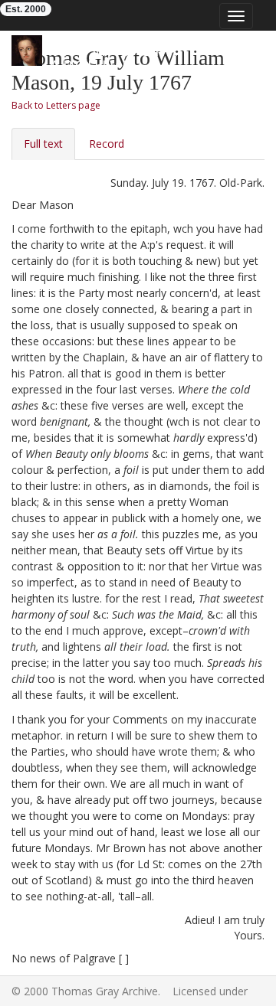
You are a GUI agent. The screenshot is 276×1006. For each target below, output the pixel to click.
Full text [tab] (43, 143)
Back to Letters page (56, 105)
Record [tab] (106, 143)
